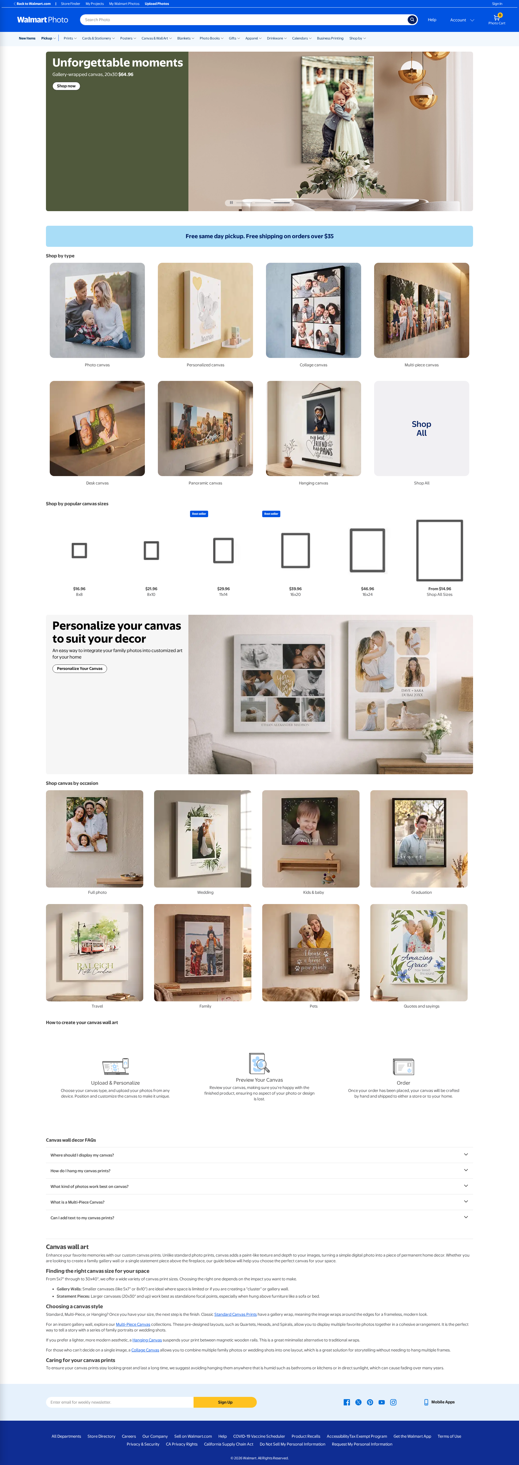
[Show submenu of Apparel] (260, 38)
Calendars (300, 38)
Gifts (232, 38)
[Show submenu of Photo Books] (222, 38)
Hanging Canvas (147, 1340)
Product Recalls (306, 1436)
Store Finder (70, 4)
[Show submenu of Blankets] (193, 38)
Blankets (184, 38)
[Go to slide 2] (263, 202)
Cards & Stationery (96, 38)
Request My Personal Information (362, 1444)
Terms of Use (449, 1436)
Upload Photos (157, 4)
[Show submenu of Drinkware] (285, 38)
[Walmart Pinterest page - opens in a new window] (370, 1402)
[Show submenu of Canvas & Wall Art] (170, 38)
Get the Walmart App (412, 1436)
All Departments (66, 1436)
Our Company (155, 1436)
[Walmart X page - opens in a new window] (358, 1402)
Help (432, 19)
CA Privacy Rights (182, 1444)
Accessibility (338, 1436)
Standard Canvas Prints (235, 1314)
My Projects (95, 4)
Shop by (356, 38)
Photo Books (210, 38)
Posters (126, 38)
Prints (68, 38)
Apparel (251, 38)
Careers (129, 1436)
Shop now (66, 86)
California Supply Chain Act (228, 1444)
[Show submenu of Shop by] (364, 38)
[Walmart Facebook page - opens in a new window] (347, 1402)
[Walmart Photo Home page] (43, 19)
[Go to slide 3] (281, 202)
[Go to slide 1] (244, 202)
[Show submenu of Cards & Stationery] (113, 38)
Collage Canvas (145, 1350)
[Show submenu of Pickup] (56, 38)
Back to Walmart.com (34, 4)
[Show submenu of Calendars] (310, 38)
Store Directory (101, 1436)
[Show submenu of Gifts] (238, 38)
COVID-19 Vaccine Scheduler (259, 1436)
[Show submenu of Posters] (135, 38)
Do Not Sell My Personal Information (292, 1444)
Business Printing (330, 38)
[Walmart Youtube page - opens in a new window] (381, 1402)
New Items (27, 38)
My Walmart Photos (124, 4)
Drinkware (275, 38)
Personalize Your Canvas (79, 668)
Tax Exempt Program (368, 1436)
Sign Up (225, 1402)
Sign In (497, 4)
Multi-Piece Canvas (133, 1324)
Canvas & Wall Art (155, 38)
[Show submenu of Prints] (75, 38)
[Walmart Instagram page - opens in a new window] (393, 1402)
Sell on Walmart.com (193, 1436)
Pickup (46, 38)
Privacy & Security (143, 1444)
